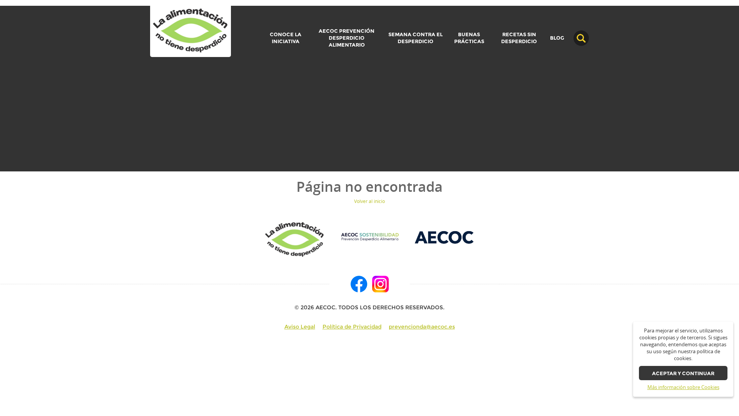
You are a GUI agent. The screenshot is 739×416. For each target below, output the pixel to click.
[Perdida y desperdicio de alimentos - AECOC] (190, 31)
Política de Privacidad (352, 327)
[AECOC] (445, 236)
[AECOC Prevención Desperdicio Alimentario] (369, 236)
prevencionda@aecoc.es (422, 327)
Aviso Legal (299, 327)
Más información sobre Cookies (683, 387)
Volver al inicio (369, 201)
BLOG (557, 38)
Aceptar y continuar (683, 373)
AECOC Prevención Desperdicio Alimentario (347, 38)
